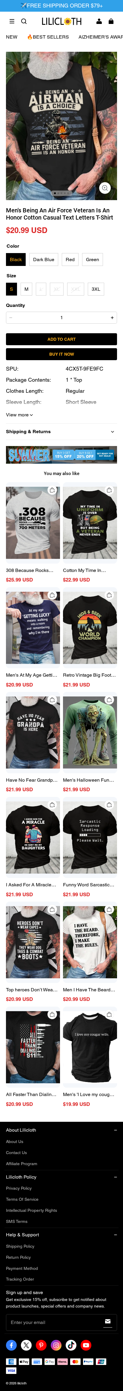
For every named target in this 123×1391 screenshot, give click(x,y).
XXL (75, 289)
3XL (96, 289)
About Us (14, 1141)
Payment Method (22, 1268)
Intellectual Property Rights (31, 1210)
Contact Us (16, 1152)
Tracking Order (20, 1279)
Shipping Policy (20, 1246)
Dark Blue (43, 259)
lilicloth (22, 1383)
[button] (12, 21)
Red (70, 259)
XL (57, 289)
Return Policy (18, 1257)
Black (16, 259)
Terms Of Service (22, 1199)
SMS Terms (16, 1221)
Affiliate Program (21, 1163)
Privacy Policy (19, 1188)
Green (92, 259)
